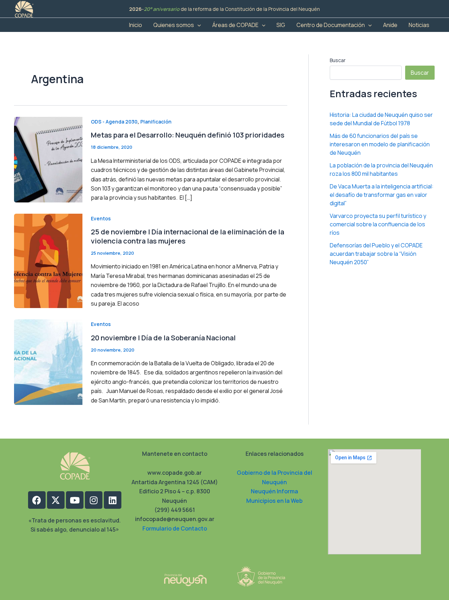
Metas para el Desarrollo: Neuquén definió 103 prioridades (187, 135)
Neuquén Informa (274, 491)
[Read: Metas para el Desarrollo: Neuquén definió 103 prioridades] (48, 159)
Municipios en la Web (274, 501)
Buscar (338, 60)
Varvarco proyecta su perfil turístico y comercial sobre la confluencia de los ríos (378, 224)
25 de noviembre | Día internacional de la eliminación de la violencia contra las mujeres (187, 236)
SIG (280, 25)
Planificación (156, 121)
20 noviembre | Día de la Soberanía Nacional (163, 337)
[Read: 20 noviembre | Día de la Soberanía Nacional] (48, 362)
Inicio (135, 25)
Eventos (101, 218)
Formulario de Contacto (174, 528)
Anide (390, 25)
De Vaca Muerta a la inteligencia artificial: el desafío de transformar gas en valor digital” (382, 194)
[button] (197, 25)
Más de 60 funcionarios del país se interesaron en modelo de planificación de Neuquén (380, 144)
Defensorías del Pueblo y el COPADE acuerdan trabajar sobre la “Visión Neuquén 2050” (376, 253)
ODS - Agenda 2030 (114, 121)
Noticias (419, 25)
